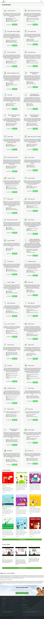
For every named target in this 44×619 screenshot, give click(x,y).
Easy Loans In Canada (7, 529)
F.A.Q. (3, 607)
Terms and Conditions (25, 601)
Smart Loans (32, 507)
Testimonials (4, 602)
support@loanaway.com (26, 607)
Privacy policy (24, 599)
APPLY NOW (14, 24)
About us (3, 601)
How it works (4, 599)
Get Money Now (20, 529)
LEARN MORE (9, 24)
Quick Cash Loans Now (21, 484)
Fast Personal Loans (34, 484)
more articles (22, 539)
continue (3, 492)
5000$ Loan (32, 529)
